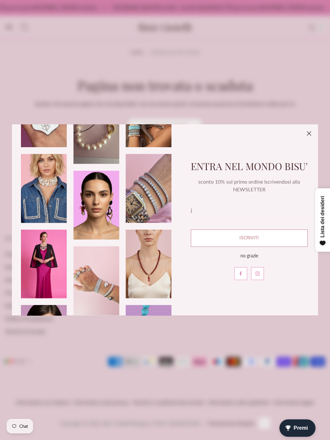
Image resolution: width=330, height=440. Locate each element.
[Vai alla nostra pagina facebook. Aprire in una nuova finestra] (240, 273)
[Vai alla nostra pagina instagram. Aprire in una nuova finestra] (257, 273)
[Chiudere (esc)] (309, 133)
